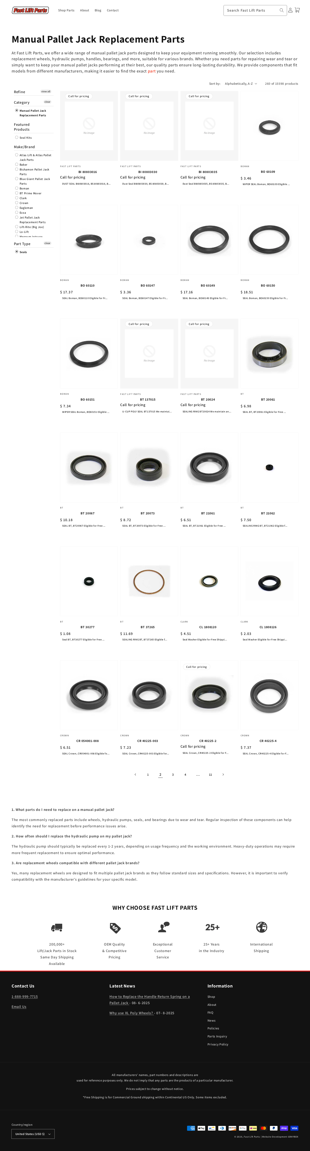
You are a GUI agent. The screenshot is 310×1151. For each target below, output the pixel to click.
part (152, 71)
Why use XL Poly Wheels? (131, 1012)
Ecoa (22, 213)
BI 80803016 (87, 172)
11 (210, 774)
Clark (23, 198)
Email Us (19, 1006)
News (212, 1020)
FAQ (210, 1012)
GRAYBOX (293, 1136)
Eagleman (26, 208)
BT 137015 (147, 399)
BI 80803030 (147, 172)
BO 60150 (268, 285)
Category (22, 102)
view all (45, 91)
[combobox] (255, 10)
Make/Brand (24, 146)
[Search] (282, 10)
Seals (23, 252)
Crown (23, 203)
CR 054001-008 (87, 741)
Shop (211, 996)
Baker (23, 164)
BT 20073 (148, 513)
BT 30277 (88, 627)
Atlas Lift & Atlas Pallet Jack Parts (35, 157)
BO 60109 (268, 171)
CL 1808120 (207, 627)
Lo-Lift (24, 232)
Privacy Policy (218, 1044)
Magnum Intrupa (31, 237)
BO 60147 (148, 285)
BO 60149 (208, 285)
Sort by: (215, 83)
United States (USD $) (30, 1134)
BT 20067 (88, 513)
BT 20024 (208, 399)
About (212, 1004)
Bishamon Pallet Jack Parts (34, 172)
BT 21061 (208, 513)
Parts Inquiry (217, 1036)
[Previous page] (135, 774)
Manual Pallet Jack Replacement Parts (32, 113)
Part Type (22, 243)
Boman (24, 188)
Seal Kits (25, 138)
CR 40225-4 (268, 741)
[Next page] (223, 774)
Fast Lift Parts (252, 1136)
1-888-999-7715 (25, 996)
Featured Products (22, 127)
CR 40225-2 (207, 741)
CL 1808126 (268, 627)
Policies (213, 1028)
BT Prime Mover (30, 193)
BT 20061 (268, 399)
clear (47, 101)
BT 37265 (148, 627)
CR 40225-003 (147, 741)
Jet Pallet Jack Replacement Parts (32, 220)
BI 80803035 (208, 172)
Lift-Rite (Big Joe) (31, 227)
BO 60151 (88, 399)
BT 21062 (268, 513)
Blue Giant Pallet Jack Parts (34, 181)
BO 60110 (88, 285)
